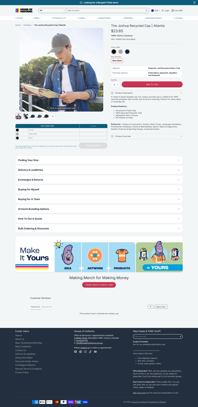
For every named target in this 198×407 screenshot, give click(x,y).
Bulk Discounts (139, 393)
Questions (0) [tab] (46, 307)
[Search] (146, 10)
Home (20, 18)
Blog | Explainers (23, 346)
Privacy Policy (22, 372)
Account (165, 10)
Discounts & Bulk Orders (26, 361)
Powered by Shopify (157, 402)
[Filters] (150, 307)
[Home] (24, 10)
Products (27, 25)
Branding (128, 18)
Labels (82, 18)
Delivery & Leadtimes (25, 354)
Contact (179, 18)
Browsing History (154, 18)
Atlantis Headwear (125, 35)
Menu (37, 18)
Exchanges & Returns (25, 365)
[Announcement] (99, 2)
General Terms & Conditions (28, 369)
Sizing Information (24, 357)
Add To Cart (152, 84)
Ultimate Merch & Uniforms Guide (99, 285)
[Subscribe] (180, 336)
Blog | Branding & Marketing (28, 343)
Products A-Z (59, 18)
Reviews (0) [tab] (35, 307)
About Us (19, 339)
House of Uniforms (139, 402)
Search (18, 335)
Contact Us (20, 350)
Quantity (114, 80)
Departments (104, 18)
